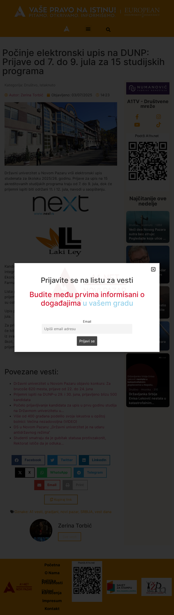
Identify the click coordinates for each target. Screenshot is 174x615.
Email (87, 321)
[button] (153, 269)
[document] (87, 307)
